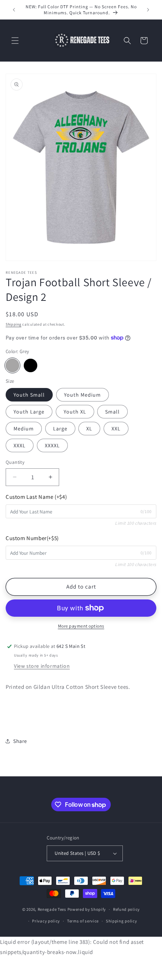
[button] (15, 40)
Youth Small (29, 394)
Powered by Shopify (86, 909)
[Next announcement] (148, 10)
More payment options (81, 626)
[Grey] (12, 365)
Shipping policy (121, 921)
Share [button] (20, 741)
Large (60, 428)
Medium (24, 428)
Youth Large (29, 411)
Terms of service (83, 921)
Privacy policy (46, 921)
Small (112, 411)
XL (89, 428)
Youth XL (75, 411)
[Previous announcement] (14, 10)
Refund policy (126, 909)
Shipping (13, 324)
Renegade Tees (52, 909)
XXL (116, 428)
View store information (42, 666)
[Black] (30, 365)
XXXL (20, 445)
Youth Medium (82, 394)
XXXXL (52, 445)
